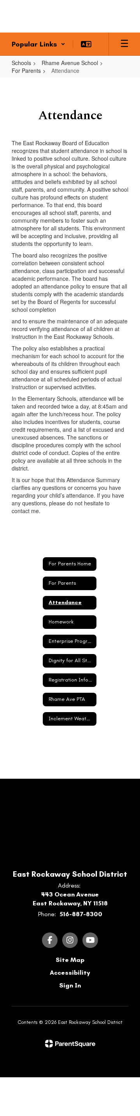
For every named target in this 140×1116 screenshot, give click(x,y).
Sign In (70, 985)
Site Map (70, 959)
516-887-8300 (81, 914)
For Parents (26, 70)
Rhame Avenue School (70, 63)
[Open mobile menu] (124, 44)
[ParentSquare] (70, 1043)
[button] (38, 44)
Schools (21, 63)
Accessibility (70, 972)
